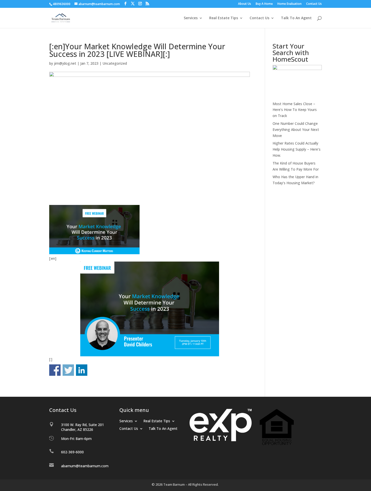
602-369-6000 (72, 452)
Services (191, 18)
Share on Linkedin (81, 370)
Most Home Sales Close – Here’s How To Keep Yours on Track (295, 109)
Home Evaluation (289, 4)
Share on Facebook (55, 370)
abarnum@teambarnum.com (85, 465)
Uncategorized (114, 63)
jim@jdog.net (65, 63)
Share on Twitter (68, 370)
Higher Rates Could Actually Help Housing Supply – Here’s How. (297, 149)
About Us (244, 4)
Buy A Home (264, 4)
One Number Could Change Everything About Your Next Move (296, 129)
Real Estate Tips (223, 18)
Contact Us (314, 4)
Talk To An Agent (296, 18)
